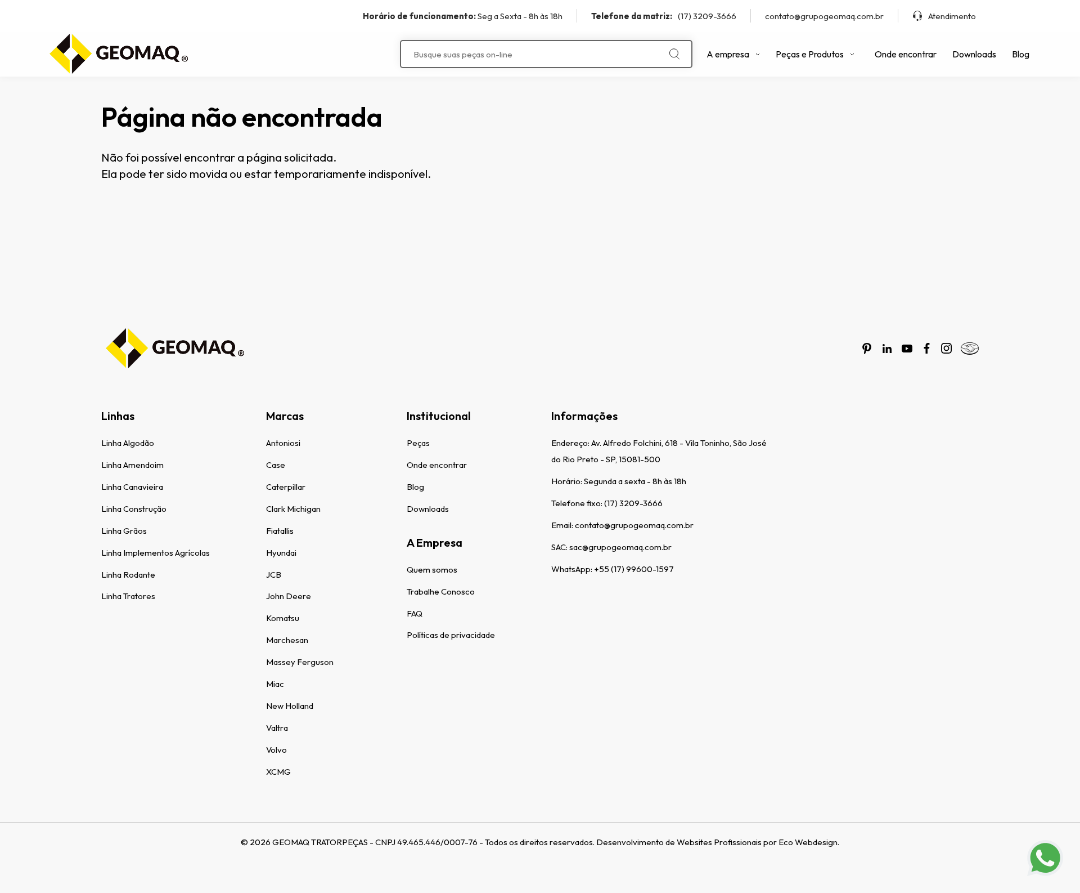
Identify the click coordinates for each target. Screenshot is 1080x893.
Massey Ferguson (300, 662)
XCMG (278, 771)
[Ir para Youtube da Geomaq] (907, 348)
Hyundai (281, 552)
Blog (1020, 54)
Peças (418, 442)
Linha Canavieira (132, 486)
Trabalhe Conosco (441, 591)
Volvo (276, 749)
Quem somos (432, 569)
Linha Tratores (128, 596)
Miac (275, 683)
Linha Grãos (124, 530)
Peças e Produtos (810, 54)
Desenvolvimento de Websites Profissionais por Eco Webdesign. (717, 842)
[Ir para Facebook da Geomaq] (926, 348)
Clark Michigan (293, 508)
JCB (273, 574)
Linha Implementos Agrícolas (155, 552)
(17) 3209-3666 (663, 16)
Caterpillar (285, 486)
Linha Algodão (127, 442)
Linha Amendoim (132, 464)
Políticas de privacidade (451, 634)
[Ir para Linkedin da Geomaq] (887, 348)
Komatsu (282, 618)
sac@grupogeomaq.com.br (620, 547)
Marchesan (287, 640)
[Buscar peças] (674, 54)
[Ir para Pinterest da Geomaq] (866, 348)
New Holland (289, 705)
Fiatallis (280, 530)
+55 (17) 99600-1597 (634, 569)
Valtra (277, 727)
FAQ (414, 613)
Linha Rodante (128, 574)
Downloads (974, 54)
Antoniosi (283, 442)
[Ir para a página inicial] (118, 54)
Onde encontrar (906, 54)
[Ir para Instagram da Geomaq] (946, 348)
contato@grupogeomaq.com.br (824, 16)
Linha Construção (133, 508)
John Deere (288, 596)
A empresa (727, 54)
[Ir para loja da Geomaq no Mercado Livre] (970, 349)
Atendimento (952, 16)
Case (275, 464)
